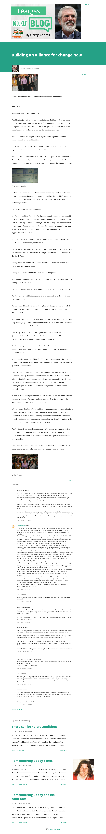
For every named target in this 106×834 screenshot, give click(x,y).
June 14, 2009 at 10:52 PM (24, 705)
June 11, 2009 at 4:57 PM (24, 684)
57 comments (21, 750)
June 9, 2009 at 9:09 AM (24, 602)
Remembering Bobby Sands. (32, 761)
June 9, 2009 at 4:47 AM (24, 589)
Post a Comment (17, 709)
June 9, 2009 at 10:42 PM (24, 622)
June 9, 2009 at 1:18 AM (24, 520)
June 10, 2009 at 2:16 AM (24, 651)
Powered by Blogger (54, 829)
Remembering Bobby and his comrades (33, 797)
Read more (63, 750)
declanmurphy (21, 525)
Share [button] (84, 75)
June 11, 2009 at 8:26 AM (24, 668)
